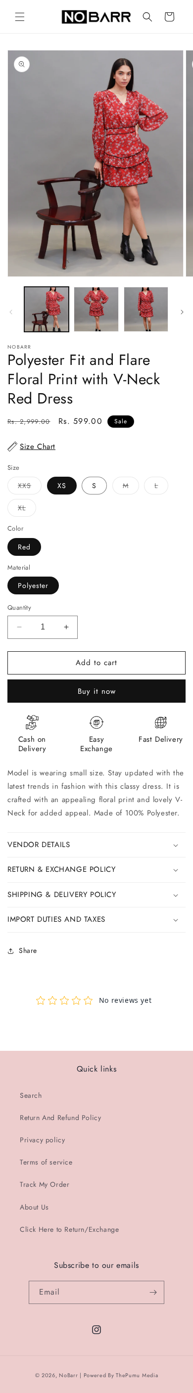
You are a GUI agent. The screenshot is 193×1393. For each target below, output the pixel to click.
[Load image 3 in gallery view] (146, 309)
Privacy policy (42, 1140)
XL (27, 509)
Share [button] (28, 950)
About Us (34, 1207)
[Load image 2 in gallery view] (96, 309)
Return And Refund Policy (60, 1118)
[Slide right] (182, 312)
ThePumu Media (137, 1375)
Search (31, 1095)
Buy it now (97, 691)
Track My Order (44, 1184)
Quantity (19, 607)
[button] (20, 17)
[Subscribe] (153, 1292)
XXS (30, 487)
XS (61, 486)
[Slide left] (11, 312)
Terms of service (46, 1162)
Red (24, 547)
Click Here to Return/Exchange (69, 1229)
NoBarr (68, 1375)
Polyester (33, 585)
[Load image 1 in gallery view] (46, 309)
